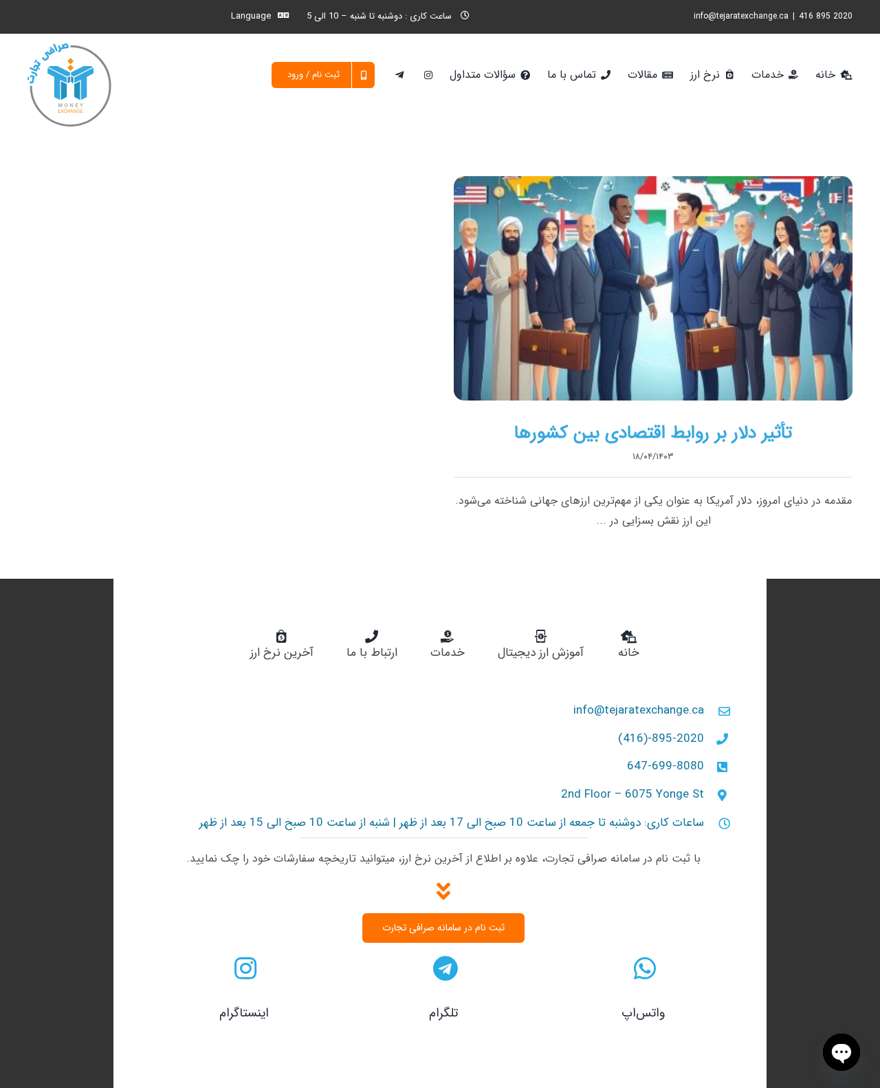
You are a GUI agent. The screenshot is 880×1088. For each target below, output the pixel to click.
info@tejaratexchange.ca (741, 16)
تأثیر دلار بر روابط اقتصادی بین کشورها (653, 433)
